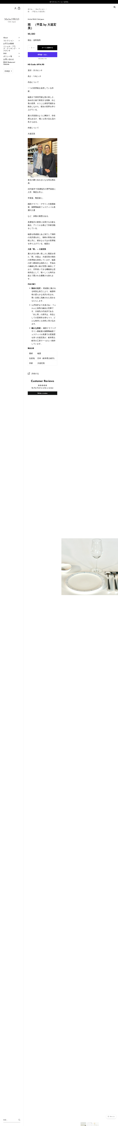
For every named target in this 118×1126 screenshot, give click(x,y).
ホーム (30, 9)
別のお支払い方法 (42, 58)
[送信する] (19, 1120)
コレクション (40, 9)
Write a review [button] (42, 393)
